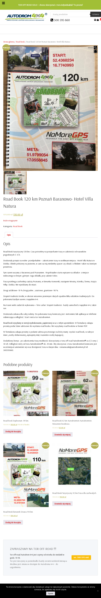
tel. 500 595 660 (81, 557)
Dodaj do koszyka (13, 431)
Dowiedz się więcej (62, 434)
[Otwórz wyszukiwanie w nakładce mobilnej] (75, 14)
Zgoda (50, 593)
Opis (9, 234)
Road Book (20, 42)
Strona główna (8, 42)
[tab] (9, 235)
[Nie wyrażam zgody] (97, 590)
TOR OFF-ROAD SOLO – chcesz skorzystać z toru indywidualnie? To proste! (50, 5)
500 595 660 (62, 20)
